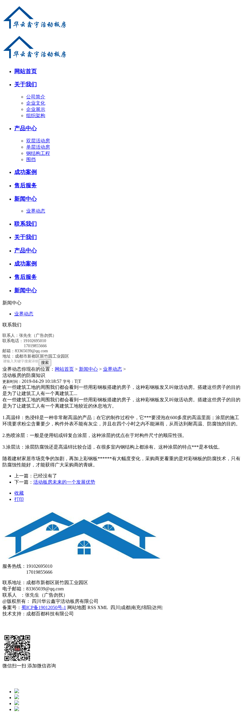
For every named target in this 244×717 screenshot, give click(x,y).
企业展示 (35, 109)
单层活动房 (38, 147)
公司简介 (35, 96)
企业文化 (35, 103)
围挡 (31, 159)
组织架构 (35, 115)
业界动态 (35, 210)
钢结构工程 (38, 153)
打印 (19, 499)
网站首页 (64, 369)
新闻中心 (88, 369)
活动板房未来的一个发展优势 (64, 482)
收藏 (19, 493)
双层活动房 (38, 140)
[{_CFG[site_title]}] (35, 30)
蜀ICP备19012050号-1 (43, 607)
